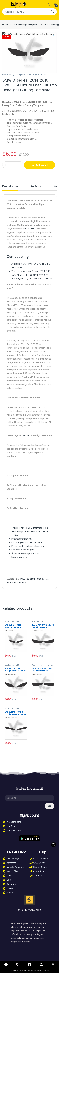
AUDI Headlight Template (42, 665)
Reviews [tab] (35, 186)
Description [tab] (10, 186)
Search (52, 11)
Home (5, 24)
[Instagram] (53, 844)
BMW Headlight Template (13, 74)
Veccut (26, 435)
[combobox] (25, 11)
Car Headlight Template (25, 24)
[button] (54, 35)
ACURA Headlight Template (12, 622)
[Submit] (49, 806)
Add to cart (42, 165)
